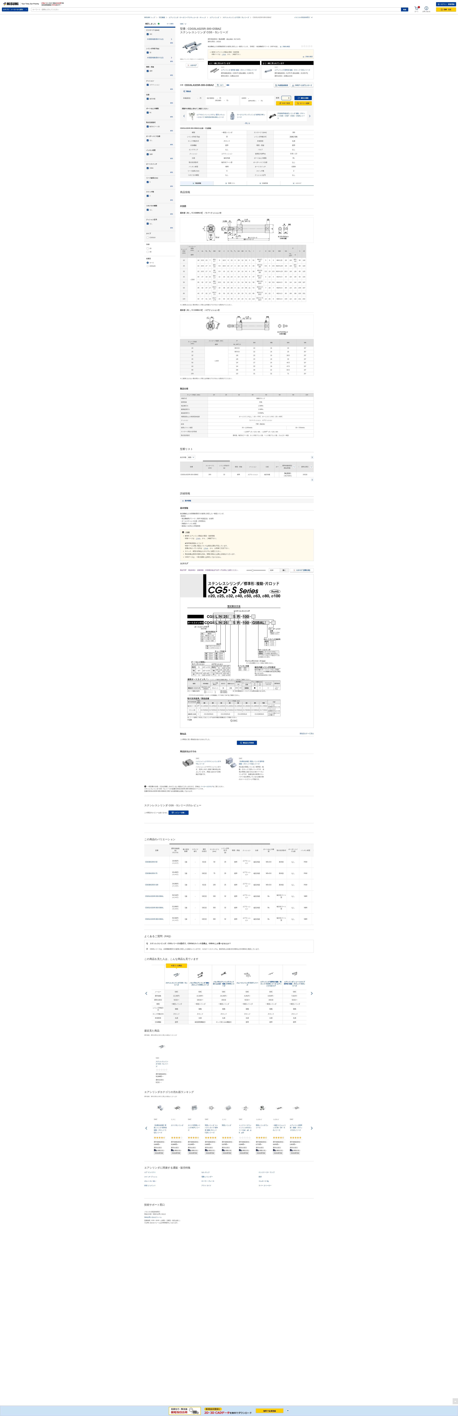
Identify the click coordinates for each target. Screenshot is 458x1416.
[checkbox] (160, 34)
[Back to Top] (455, 1401)
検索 (404, 9)
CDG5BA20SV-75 (151, 873)
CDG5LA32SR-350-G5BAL (154, 908)
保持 (260, 1177)
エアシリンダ (214, 17)
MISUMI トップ (149, 17)
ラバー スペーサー (265, 1185)
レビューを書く (180, 813)
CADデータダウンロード (303, 85)
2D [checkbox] (150, 248)
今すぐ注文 (286, 103)
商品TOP (183, 570)
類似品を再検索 (248, 743)
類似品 (188, 91)
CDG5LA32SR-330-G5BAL (154, 896)
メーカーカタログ (206, 786)
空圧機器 (162, 17)
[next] (312, 993)
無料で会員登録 (269, 1411)
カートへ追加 (304, 103)
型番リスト (231, 183)
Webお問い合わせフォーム (153, 1217)
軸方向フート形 (155, 126)
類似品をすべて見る (307, 733)
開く (284, 570)
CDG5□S (152, 237)
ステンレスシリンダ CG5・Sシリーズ (236, 17)
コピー (222, 85)
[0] (416, 8)
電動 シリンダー (207, 1177)
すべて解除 (170, 23)
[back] (146, 993)
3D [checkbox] (150, 252)
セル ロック (205, 1172)
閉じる (287, 1410)
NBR (151, 154)
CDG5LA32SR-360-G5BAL (154, 919)
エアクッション (155, 85)
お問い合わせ (426, 11)
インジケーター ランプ (267, 1172)
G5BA (151, 168)
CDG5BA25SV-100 (151, 885)
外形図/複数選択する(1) (155, 39)
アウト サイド (206, 1185)
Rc (150, 112)
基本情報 (188, 501)
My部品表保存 (283, 85)
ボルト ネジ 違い (150, 1181)
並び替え (294, 467)
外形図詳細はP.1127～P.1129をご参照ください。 (222, 570)
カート (417, 11)
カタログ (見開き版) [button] (303, 570)
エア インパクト (150, 1172)
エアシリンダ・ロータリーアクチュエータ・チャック (187, 17)
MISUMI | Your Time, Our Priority (13, 3)
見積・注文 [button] (447, 9)
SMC (182, 24)
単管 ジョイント (150, 1185)
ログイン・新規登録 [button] (447, 4)
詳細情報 (265, 183)
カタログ (193, 65)
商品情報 (198, 183)
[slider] (252, 570)
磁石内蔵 (152, 99)
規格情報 (200, 570)
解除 (171, 43)
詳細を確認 (286, 46)
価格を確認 (304, 98)
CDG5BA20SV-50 (151, 862)
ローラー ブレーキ (207, 1181)
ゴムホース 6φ (264, 1181)
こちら (224, 54)
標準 (151, 71)
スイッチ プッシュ (150, 1177)
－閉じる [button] (247, 123)
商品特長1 (191, 570)
